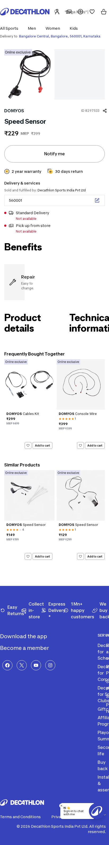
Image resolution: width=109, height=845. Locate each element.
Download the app (24, 636)
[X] (22, 665)
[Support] (80, 11)
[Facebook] (7, 665)
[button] (10, 28)
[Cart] (103, 11)
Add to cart (42, 445)
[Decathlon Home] (25, 11)
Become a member (25, 648)
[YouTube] (36, 665)
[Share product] (105, 110)
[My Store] (68, 11)
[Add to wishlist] (28, 445)
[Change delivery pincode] (97, 200)
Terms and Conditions (20, 816)
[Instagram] (50, 665)
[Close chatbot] (61, 806)
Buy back (103, 765)
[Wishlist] (92, 11)
